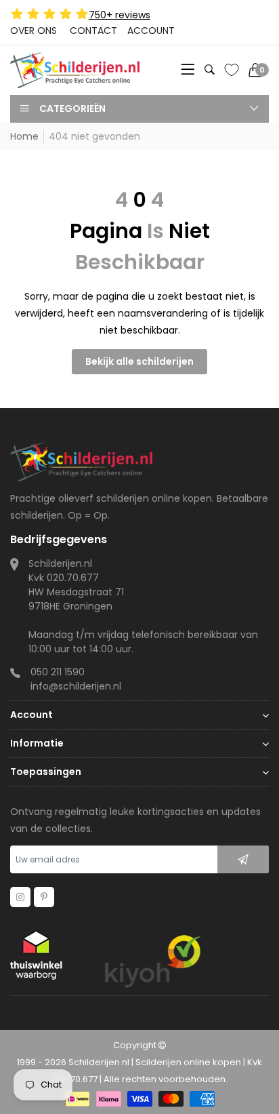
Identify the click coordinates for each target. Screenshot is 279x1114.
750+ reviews (119, 15)
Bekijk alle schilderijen (139, 361)
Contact (93, 30)
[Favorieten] (231, 70)
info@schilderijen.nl (75, 686)
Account (151, 30)
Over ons (33, 30)
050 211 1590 (57, 672)
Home (24, 136)
